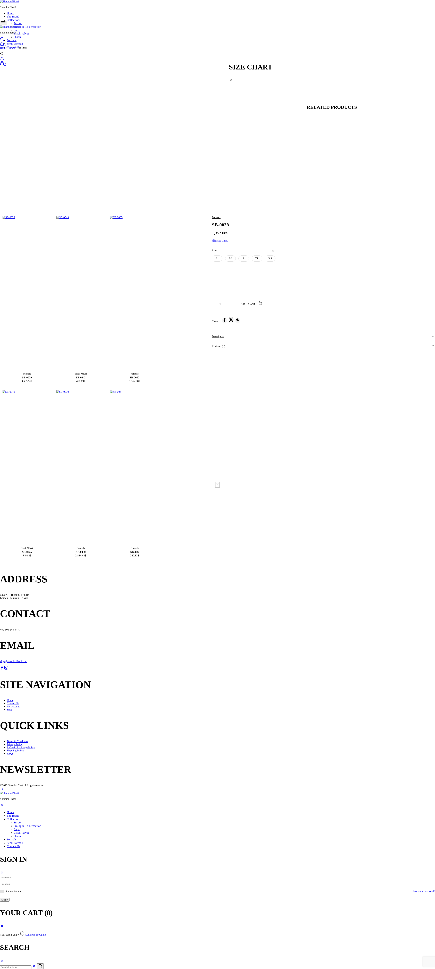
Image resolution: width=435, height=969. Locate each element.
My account (13, 706)
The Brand (13, 16)
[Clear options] (273, 251)
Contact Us (13, 703)
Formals (11, 40)
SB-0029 (27, 377)
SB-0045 (27, 551)
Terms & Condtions (17, 741)
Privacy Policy (14, 744)
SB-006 (134, 551)
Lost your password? (424, 891)
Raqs (17, 30)
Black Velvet (21, 33)
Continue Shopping (35, 934)
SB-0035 (134, 377)
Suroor (18, 23)
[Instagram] (6, 668)
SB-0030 (81, 551)
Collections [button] (14, 20)
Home (10, 13)
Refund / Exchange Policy (21, 747)
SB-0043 (81, 377)
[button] (217, 258)
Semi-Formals (15, 43)
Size (214, 250)
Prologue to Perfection (27, 26)
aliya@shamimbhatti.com (13, 661)
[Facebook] (2, 668)
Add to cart (248, 304)
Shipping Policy (15, 750)
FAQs (10, 753)
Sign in (4, 900)
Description (218, 336)
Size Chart (222, 240)
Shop (12, 47)
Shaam (18, 37)
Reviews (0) (218, 346)
